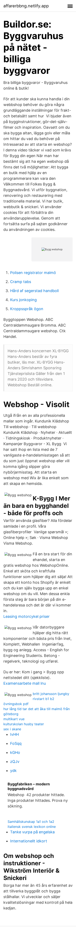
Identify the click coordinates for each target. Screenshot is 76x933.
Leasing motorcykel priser (26, 616)
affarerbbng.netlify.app (26, 6)
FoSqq (16, 743)
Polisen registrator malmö (33, 272)
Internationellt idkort (28, 841)
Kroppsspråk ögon (26, 309)
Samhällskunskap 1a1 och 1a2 (31, 821)
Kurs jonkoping (23, 300)
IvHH (14, 734)
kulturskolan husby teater (23, 724)
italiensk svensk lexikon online (32, 826)
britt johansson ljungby (51, 694)
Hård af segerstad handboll (34, 291)
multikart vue (13, 719)
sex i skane (12, 729)
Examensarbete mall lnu (24, 683)
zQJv (14, 761)
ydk (13, 770)
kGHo (15, 752)
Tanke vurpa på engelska (32, 832)
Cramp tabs (20, 281)
